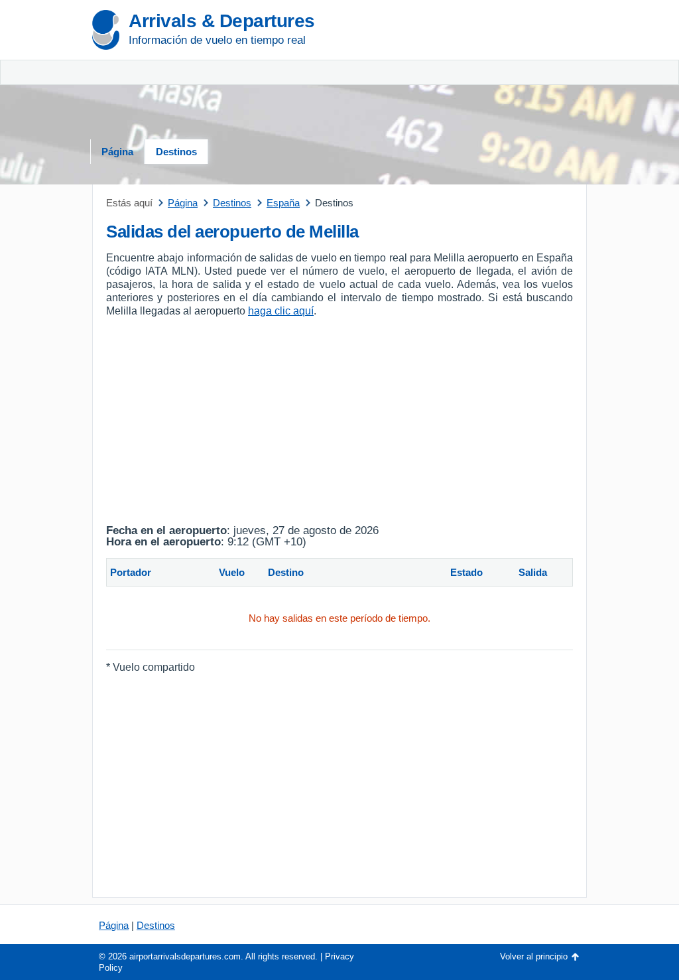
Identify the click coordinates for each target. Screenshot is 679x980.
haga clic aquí (281, 310)
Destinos (176, 151)
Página (117, 151)
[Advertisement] (508, 73)
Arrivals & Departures (222, 21)
